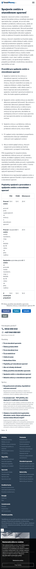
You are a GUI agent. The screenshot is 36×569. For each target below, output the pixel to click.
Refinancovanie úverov (8, 450)
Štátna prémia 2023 (10, 346)
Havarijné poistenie (25, 451)
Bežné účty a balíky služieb (27, 474)
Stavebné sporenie (26, 461)
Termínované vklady (7, 472)
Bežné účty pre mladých (26, 476)
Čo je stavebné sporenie (12, 343)
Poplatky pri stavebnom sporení (15, 364)
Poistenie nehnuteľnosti (26, 448)
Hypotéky (5, 457)
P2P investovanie (6, 511)
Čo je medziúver (9, 353)
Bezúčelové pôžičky (7, 439)
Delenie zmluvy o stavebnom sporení (20, 305)
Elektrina (4, 498)
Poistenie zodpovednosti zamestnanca (26, 456)
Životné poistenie (24, 444)
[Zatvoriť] (2, 530)
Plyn (3, 500)
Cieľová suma (8, 357)
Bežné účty (23, 472)
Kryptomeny (5, 508)
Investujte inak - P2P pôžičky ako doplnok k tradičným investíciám (15, 399)
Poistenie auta (23, 439)
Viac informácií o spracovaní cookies (12, 555)
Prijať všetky (18, 565)
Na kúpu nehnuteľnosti (8, 459)
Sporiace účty (5, 476)
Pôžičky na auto (6, 442)
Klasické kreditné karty (8, 487)
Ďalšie (3, 430)
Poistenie (23, 437)
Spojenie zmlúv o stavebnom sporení (17, 374)
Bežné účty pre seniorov (26, 481)
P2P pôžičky (5, 453)
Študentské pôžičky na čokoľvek (8, 447)
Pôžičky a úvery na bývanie (9, 444)
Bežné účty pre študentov (26, 479)
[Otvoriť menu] (33, 2)
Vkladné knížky (5, 474)
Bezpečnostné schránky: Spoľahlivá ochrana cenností (16, 387)
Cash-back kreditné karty (8, 489)
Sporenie (4, 469)
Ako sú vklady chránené (12, 367)
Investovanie (6, 504)
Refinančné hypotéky (7, 463)
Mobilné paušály (7, 515)
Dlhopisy (4, 506)
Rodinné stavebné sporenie (27, 468)
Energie (4, 495)
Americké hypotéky (7, 461)
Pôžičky (4, 437)
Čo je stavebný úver (10, 350)
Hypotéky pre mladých (8, 466)
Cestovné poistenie (25, 442)
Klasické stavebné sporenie (27, 463)
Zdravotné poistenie (25, 446)
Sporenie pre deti (6, 479)
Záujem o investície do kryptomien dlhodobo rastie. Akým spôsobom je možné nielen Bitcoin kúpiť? (16, 415)
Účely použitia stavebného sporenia (15, 304)
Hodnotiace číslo (9, 360)
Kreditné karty (6, 485)
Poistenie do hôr (24, 453)
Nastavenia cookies (18, 560)
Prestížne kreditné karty (8, 492)
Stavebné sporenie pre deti (27, 466)
